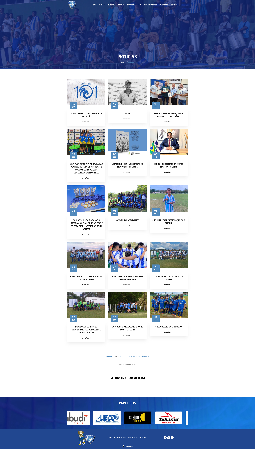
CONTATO (174, 5)
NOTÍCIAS (121, 5)
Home (123, 62)
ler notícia (85, 122)
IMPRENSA (131, 5)
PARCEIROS (164, 5)
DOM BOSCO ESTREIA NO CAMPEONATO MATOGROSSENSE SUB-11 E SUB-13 (86, 330)
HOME (94, 5)
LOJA (139, 5)
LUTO (127, 113)
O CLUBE (102, 5)
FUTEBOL (111, 5)
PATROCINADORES (150, 5)
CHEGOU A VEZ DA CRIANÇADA (168, 327)
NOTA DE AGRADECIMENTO (127, 220)
